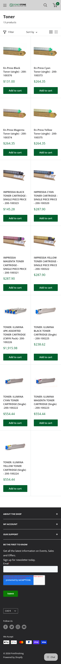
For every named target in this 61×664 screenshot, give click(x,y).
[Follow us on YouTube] (24, 627)
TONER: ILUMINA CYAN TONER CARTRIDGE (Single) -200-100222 (14, 402)
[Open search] (45, 5)
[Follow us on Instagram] (18, 627)
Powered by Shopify (13, 657)
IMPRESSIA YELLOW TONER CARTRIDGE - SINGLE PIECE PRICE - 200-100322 (46, 263)
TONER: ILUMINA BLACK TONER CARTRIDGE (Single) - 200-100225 (45, 332)
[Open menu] (5, 5)
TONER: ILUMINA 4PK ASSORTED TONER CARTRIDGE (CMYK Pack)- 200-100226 (14, 334)
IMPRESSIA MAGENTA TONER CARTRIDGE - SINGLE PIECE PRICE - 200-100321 (14, 265)
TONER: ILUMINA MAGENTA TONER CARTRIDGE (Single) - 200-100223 (45, 402)
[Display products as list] (56, 31)
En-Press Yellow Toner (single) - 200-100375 (45, 133)
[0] (55, 5)
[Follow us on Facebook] (5, 627)
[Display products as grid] (50, 31)
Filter (11, 32)
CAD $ (8, 610)
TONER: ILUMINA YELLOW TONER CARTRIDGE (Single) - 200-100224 (14, 468)
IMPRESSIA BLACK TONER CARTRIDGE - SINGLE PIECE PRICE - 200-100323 (15, 197)
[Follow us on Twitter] (11, 627)
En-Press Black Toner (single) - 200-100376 (15, 71)
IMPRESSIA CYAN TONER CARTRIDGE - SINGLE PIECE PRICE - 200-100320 (46, 197)
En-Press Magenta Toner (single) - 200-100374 (15, 133)
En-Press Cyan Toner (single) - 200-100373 (45, 71)
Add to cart (15, 90)
